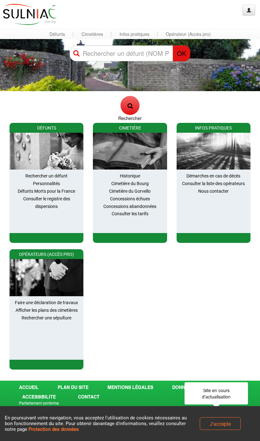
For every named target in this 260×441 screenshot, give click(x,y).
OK (181, 53)
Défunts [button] (57, 34)
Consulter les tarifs (130, 213)
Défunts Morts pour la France (46, 191)
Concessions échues (130, 198)
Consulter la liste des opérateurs (213, 183)
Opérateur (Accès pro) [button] (188, 34)
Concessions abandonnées (129, 206)
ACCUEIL (29, 387)
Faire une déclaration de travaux (46, 302)
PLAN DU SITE (73, 387)
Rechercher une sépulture (46, 317)
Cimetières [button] (92, 34)
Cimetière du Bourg (130, 183)
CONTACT (89, 396)
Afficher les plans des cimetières (47, 310)
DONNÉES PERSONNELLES (201, 387)
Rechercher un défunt (46, 175)
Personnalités (46, 183)
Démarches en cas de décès (213, 175)
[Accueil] (29, 14)
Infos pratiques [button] (134, 34)
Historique (130, 175)
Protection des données (54, 429)
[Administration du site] (249, 10)
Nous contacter (213, 191)
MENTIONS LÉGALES (130, 387)
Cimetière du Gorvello (130, 191)
